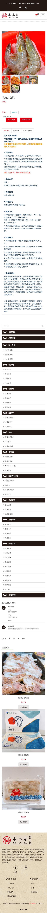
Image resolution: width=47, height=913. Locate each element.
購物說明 (10, 892)
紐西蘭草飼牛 (9, 490)
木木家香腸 (9, 350)
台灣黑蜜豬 (9, 457)
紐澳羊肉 (8, 494)
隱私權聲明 (11, 896)
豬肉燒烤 (8, 398)
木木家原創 (9, 359)
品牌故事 (10, 883)
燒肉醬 (7, 589)
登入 (32, 883)
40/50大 (14, 112)
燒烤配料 (8, 402)
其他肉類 (8, 374)
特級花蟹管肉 (23, 812)
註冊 (32, 888)
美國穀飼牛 (9, 427)
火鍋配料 (8, 378)
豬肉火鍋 (8, 369)
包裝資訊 (16, 130)
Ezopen (33, 903)
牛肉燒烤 (8, 393)
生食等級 (8, 533)
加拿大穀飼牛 (9, 417)
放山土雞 (8, 505)
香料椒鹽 (8, 553)
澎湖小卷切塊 (23, 698)
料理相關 (8, 571)
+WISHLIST (26, 120)
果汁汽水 (8, 576)
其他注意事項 (27, 130)
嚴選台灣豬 (9, 461)
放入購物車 (11, 120)
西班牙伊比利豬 (10, 466)
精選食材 (8, 470)
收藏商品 (34, 892)
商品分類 (10, 888)
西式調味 (8, 566)
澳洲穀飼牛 (9, 422)
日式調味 (8, 562)
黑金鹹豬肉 (9, 354)
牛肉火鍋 (8, 383)
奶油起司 (8, 585)
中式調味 (8, 557)
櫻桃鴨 (7, 485)
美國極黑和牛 (9, 437)
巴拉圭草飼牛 (9, 481)
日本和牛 (8, 442)
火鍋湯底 (8, 580)
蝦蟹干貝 (8, 529)
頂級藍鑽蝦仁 (23, 755)
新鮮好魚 (8, 524)
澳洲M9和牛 (9, 446)
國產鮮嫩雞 (9, 514)
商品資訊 (6, 130)
